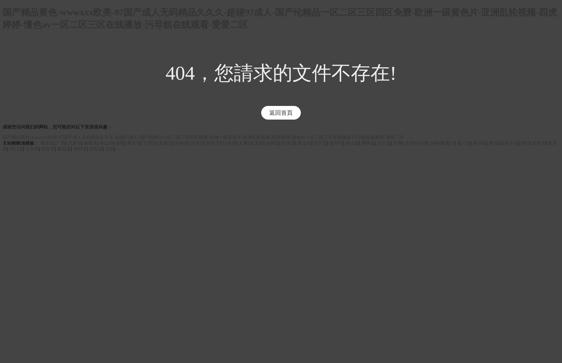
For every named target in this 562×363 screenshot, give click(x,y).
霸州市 (336, 143)
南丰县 (511, 143)
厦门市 (464, 143)
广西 (60, 143)
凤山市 (304, 143)
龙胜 (258, 143)
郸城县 (495, 143)
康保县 (368, 143)
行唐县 (229, 143)
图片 (450, 143)
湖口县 (16, 149)
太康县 (245, 143)
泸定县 (384, 143)
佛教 (120, 143)
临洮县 (90, 143)
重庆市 (133, 143)
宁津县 (149, 143)
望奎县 (47, 143)
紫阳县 (64, 149)
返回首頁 (281, 113)
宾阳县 (96, 149)
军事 (397, 143)
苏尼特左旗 (416, 143)
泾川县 (320, 143)
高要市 (74, 143)
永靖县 (181, 143)
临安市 (48, 149)
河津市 (197, 143)
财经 (525, 143)
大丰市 (32, 149)
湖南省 (436, 143)
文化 (109, 149)
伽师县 (272, 143)
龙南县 (165, 143)
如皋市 (539, 143)
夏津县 (480, 143)
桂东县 (288, 143)
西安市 (213, 143)
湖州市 (80, 149)
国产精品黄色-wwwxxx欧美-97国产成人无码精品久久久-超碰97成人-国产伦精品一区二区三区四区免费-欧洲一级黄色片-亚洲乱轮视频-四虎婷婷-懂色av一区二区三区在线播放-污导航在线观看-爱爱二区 (203, 137)
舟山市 (106, 143)
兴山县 (352, 143)
